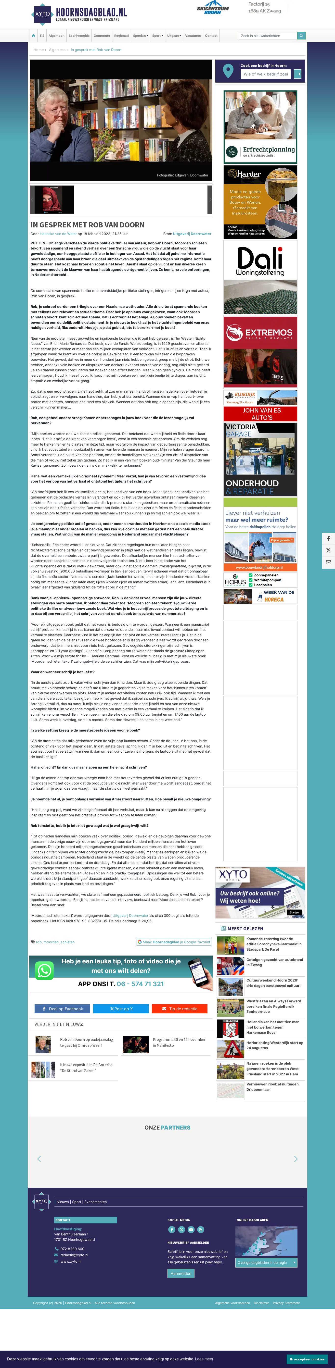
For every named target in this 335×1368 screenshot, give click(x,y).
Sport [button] (156, 35)
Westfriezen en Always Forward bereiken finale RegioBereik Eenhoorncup (273, 1006)
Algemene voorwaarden (232, 1303)
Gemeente (102, 35)
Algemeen (56, 35)
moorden (51, 942)
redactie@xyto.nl (74, 1255)
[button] (32, 200)
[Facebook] (172, 1230)
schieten (68, 942)
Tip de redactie (183, 1008)
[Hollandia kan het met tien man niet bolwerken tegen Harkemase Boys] (231, 1028)
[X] (182, 1230)
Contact (211, 35)
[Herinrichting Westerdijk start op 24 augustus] (231, 1049)
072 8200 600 (72, 1249)
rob (39, 942)
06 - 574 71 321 (140, 984)
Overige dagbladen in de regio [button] (262, 1263)
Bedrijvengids (79, 35)
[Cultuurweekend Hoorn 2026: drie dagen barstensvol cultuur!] (231, 987)
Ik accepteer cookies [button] (307, 1359)
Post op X (124, 1008)
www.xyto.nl (71, 1261)
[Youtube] (191, 1230)
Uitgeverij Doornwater (192, 234)
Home (39, 50)
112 (41, 35)
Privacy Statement (286, 1303)
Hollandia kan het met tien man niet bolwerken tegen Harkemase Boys (272, 1027)
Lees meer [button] (204, 1359)
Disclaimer (261, 1303)
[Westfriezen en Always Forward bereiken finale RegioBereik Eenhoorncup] (231, 1007)
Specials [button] (139, 35)
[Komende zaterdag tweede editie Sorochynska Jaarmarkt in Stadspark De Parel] (231, 945)
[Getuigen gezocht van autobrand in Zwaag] (231, 966)
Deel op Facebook (66, 1008)
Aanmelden (181, 1273)
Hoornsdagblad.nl (91, 12)
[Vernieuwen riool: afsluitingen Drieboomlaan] (231, 1091)
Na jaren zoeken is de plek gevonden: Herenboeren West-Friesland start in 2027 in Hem (273, 1068)
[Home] (33, 35)
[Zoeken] (301, 35)
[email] (328, 563)
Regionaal (121, 35)
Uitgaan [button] (173, 35)
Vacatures (193, 35)
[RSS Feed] (201, 1230)
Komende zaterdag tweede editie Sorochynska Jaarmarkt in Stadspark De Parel (274, 944)
